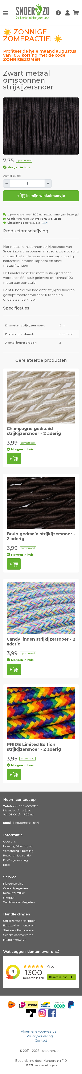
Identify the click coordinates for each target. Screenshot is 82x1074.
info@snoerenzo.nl (26, 822)
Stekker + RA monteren (19, 930)
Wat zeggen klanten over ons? (31, 951)
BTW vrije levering (15, 860)
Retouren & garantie (17, 855)
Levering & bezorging (18, 846)
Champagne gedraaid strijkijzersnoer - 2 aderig (34, 431)
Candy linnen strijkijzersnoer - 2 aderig (41, 642)
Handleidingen (16, 914)
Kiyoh (44, 222)
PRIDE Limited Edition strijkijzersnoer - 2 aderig (34, 747)
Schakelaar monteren (18, 935)
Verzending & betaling (18, 850)
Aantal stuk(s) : (12, 175)
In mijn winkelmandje (45, 196)
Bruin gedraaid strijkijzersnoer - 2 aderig (41, 536)
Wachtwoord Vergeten (19, 902)
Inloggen (9, 897)
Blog (6, 864)
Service (10, 877)
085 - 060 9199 (28, 806)
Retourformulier (14, 893)
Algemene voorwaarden (39, 1031)
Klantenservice (13, 883)
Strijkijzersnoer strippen (19, 920)
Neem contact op (19, 799)
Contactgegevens (15, 888)
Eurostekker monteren (18, 925)
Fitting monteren (14, 939)
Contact (41, 1040)
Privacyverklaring (39, 1036)
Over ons (9, 841)
